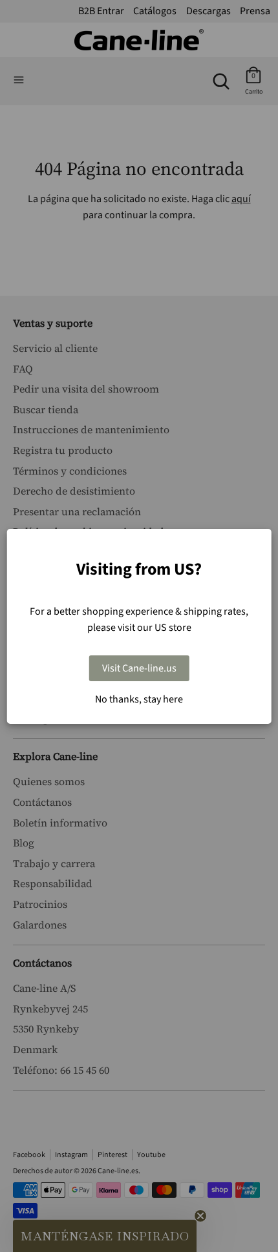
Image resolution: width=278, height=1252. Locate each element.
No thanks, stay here (139, 699)
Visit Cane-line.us (139, 668)
